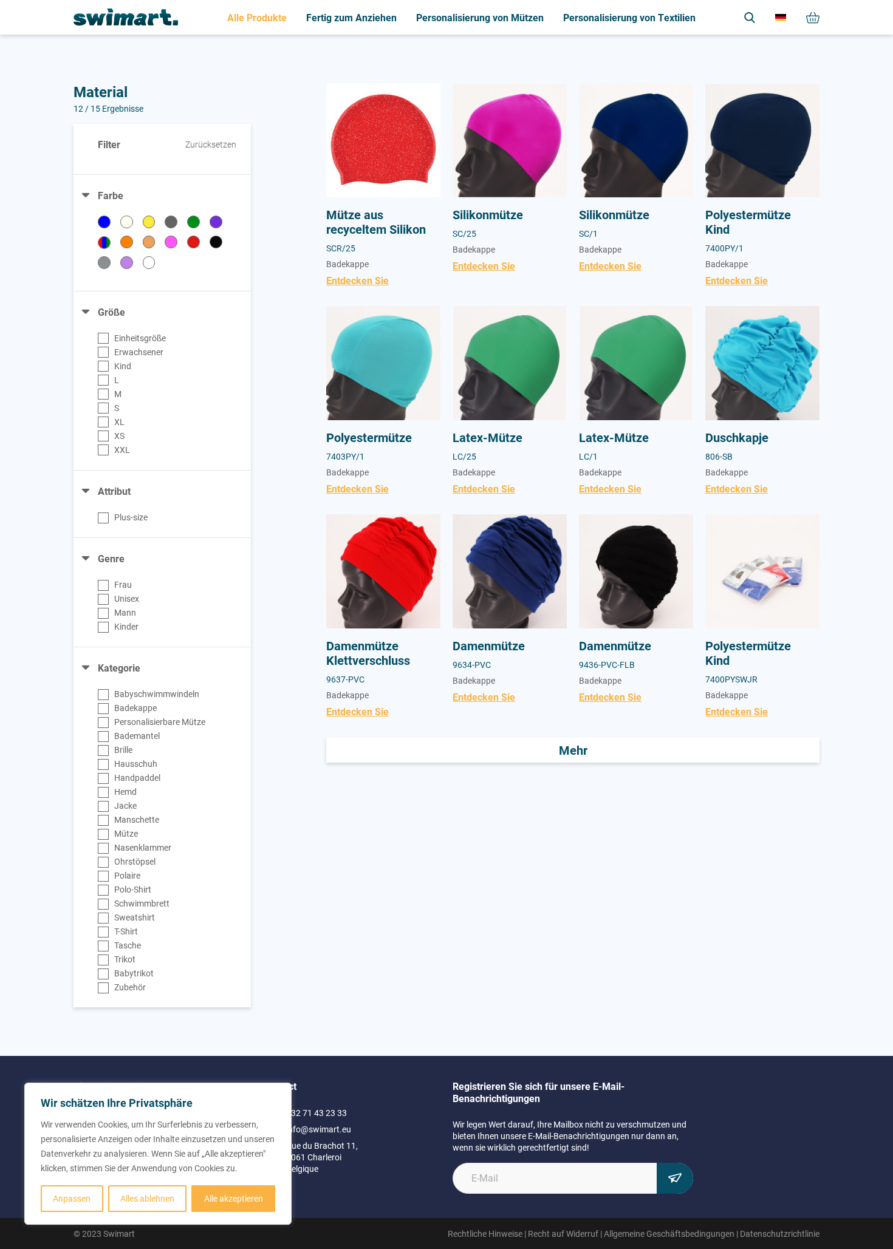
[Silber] (104, 262)
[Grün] (193, 222)
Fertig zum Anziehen (351, 17)
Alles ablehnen (147, 1198)
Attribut (114, 491)
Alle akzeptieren (233, 1198)
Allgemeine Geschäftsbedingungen (669, 1233)
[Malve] (216, 222)
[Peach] (149, 242)
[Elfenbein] (126, 222)
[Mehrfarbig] (104, 242)
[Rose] (171, 242)
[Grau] (171, 222)
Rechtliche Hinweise (485, 1233)
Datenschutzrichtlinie (779, 1233)
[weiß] (149, 262)
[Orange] (126, 242)
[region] (158, 1154)
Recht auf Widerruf (563, 1233)
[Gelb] (149, 222)
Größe (111, 311)
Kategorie (119, 667)
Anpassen (72, 1198)
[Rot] (193, 242)
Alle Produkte (257, 17)
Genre (111, 558)
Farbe (110, 195)
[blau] (104, 222)
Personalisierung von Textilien (629, 17)
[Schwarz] (216, 242)
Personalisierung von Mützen (480, 17)
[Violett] (126, 262)
